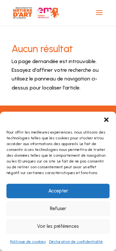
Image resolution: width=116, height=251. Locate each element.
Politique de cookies (28, 241)
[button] (106, 119)
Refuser (58, 208)
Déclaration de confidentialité (76, 241)
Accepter (58, 191)
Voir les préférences (58, 226)
